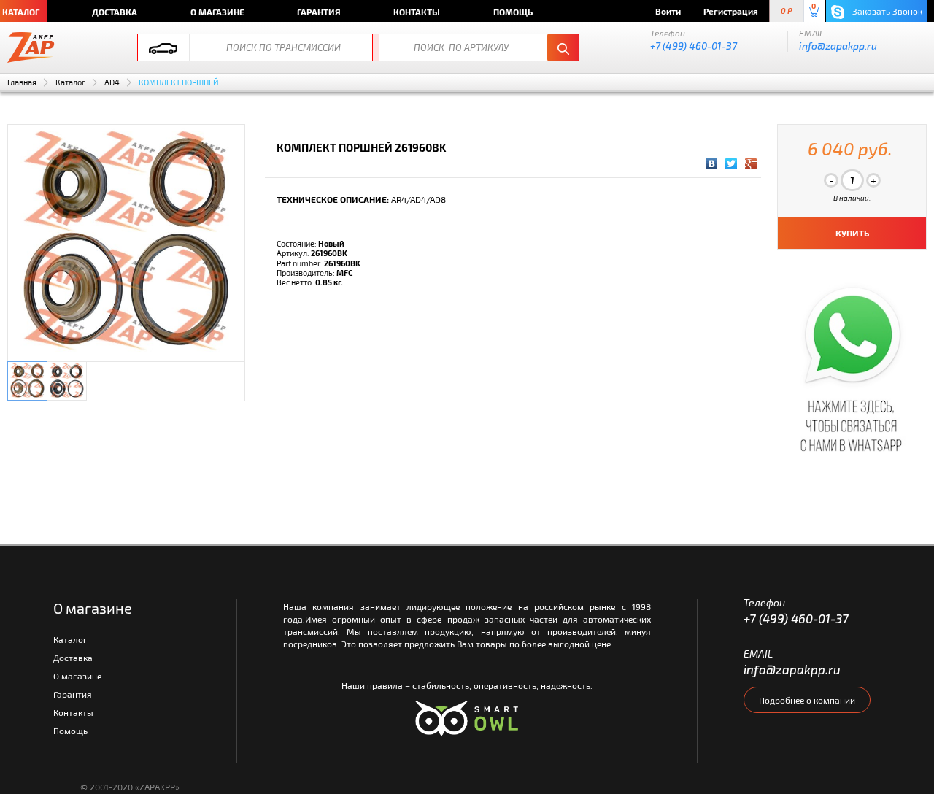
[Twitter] (731, 163)
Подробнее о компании (807, 700)
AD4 (112, 82)
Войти (668, 11)
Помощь (513, 12)
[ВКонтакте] (711, 163)
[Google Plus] (751, 163)
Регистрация (730, 11)
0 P (786, 11)
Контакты (416, 12)
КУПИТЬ (852, 233)
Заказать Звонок (886, 11)
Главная (21, 82)
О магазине (217, 12)
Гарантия (319, 12)
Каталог (70, 82)
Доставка (114, 12)
